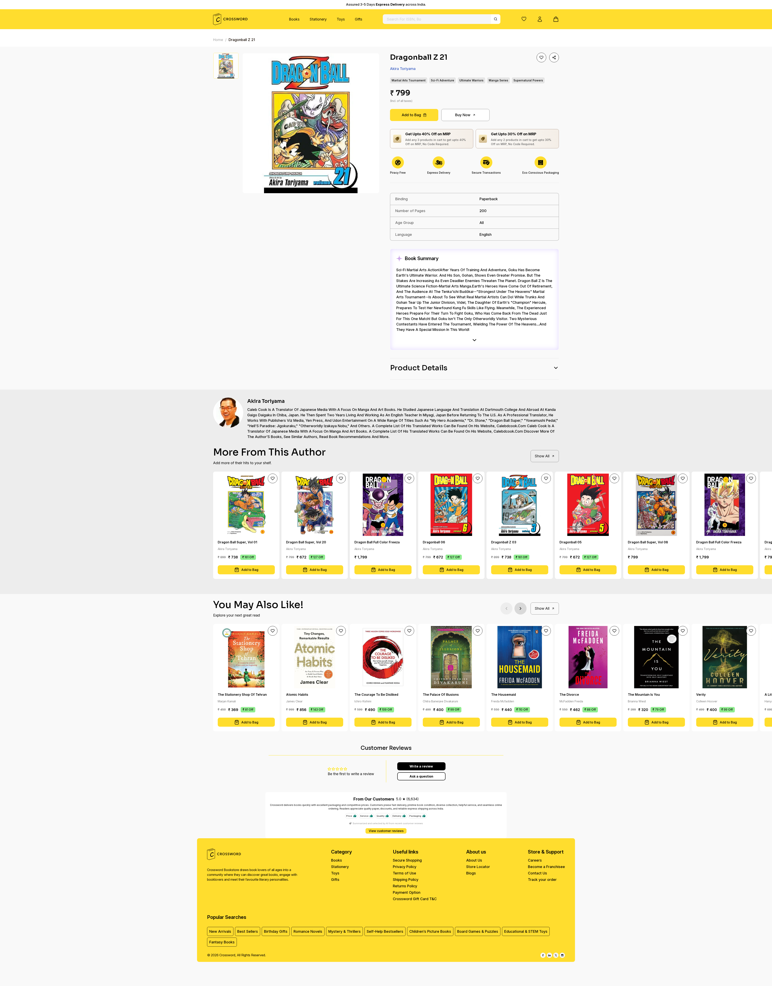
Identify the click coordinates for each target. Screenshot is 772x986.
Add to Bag (411, 115)
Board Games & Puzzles (477, 931)
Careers (535, 860)
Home (218, 40)
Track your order (542, 879)
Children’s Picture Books (430, 931)
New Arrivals (220, 931)
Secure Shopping (407, 860)
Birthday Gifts (275, 931)
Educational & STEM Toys (525, 931)
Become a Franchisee (546, 867)
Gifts (358, 19)
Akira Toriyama (403, 69)
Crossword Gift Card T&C (415, 899)
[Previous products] (506, 608)
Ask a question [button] (421, 776)
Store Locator (478, 867)
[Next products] (520, 608)
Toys (341, 19)
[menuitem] (294, 19)
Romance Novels (308, 931)
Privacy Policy (404, 867)
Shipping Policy (405, 879)
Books (294, 19)
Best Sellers (247, 931)
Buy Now (462, 115)
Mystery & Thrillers (344, 931)
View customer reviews (386, 831)
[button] (524, 19)
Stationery (318, 19)
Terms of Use (404, 873)
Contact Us (537, 873)
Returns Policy (405, 886)
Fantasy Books (222, 942)
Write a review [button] (421, 766)
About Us (474, 860)
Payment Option (406, 892)
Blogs (471, 873)
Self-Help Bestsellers (385, 931)
